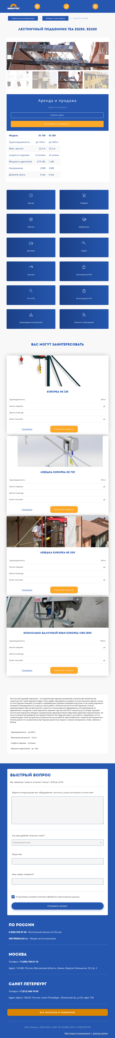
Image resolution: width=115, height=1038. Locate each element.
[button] (107, 57)
